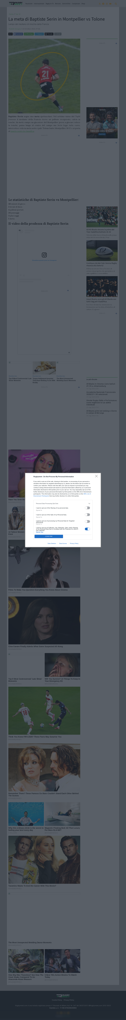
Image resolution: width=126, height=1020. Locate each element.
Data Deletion (52, 543)
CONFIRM (48, 536)
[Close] (97, 477)
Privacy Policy (74, 543)
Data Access (63, 543)
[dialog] (63, 510)
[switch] (87, 508)
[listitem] (63, 504)
